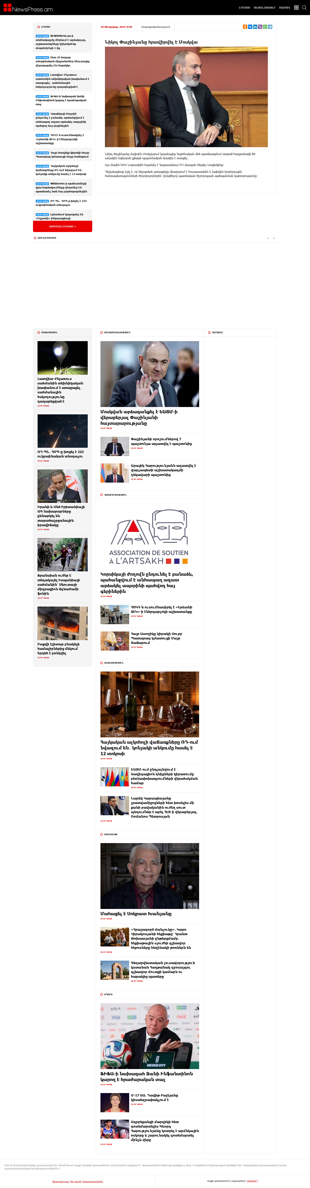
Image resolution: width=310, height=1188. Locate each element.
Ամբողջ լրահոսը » (62, 226)
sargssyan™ (252, 1181)
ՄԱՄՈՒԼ (285, 7)
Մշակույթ (111, 834)
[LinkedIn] (255, 27)
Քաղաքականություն (155, 26)
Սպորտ (108, 994)
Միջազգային (49, 332)
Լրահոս (45, 26)
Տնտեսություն (113, 662)
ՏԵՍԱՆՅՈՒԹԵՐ (265, 7)
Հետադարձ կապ (60, 1181)
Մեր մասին (76, 1181)
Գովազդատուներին (93, 1181)
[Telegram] (270, 27)
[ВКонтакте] (250, 27)
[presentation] (267, 238)
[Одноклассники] (245, 27)
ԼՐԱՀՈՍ (244, 7)
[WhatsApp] (265, 27)
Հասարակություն (115, 495)
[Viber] (260, 27)
